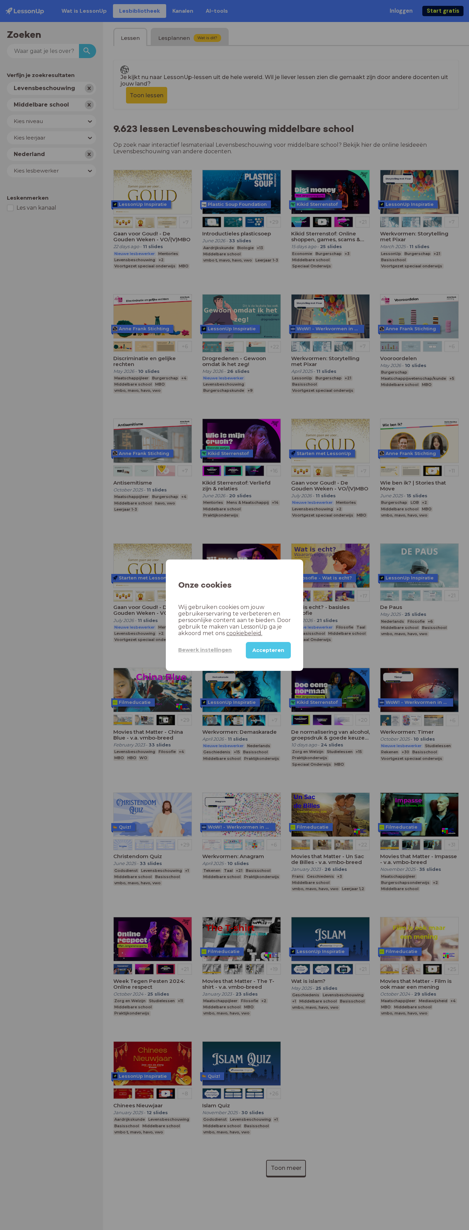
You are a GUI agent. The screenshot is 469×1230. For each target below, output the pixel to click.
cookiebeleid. (244, 633)
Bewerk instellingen (205, 650)
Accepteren (268, 650)
